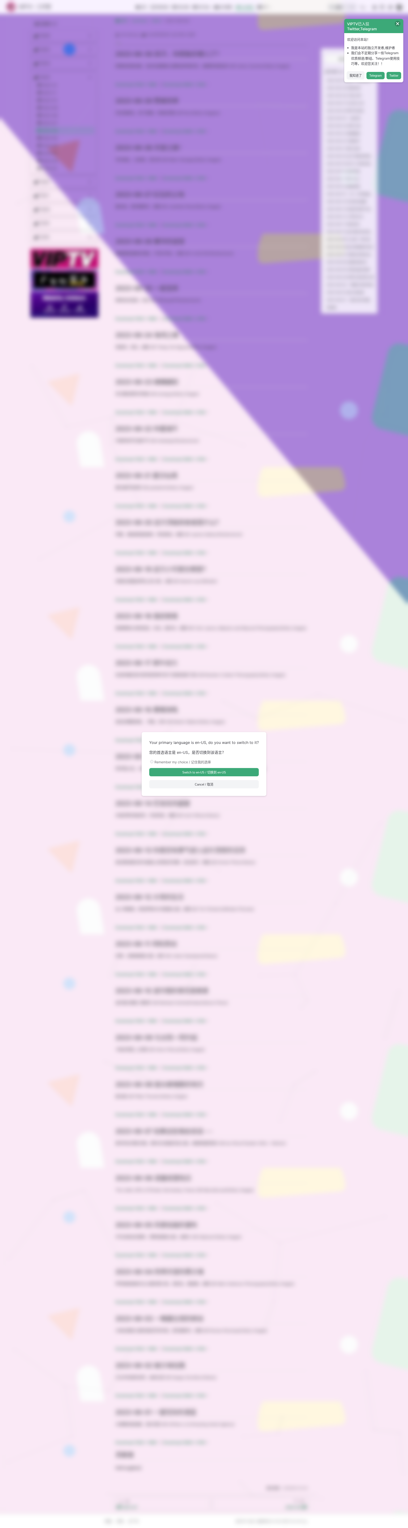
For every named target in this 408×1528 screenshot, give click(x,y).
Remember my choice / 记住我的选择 (182, 762)
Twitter (393, 75)
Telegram (375, 75)
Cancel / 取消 (204, 784)
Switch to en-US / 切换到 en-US (204, 772)
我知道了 (355, 75)
